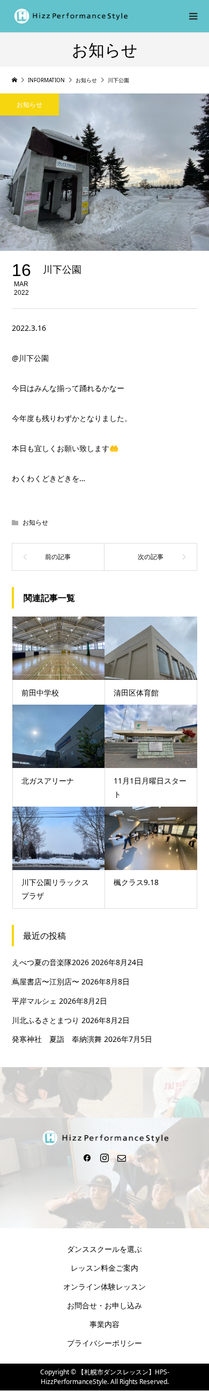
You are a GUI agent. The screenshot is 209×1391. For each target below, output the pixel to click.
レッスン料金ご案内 (104, 1268)
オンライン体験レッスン (104, 1286)
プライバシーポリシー (104, 1343)
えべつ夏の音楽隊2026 (50, 962)
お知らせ (29, 104)
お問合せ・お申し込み (104, 1305)
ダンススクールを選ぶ (104, 1249)
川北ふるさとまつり (45, 1020)
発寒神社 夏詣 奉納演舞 (57, 1039)
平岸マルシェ (34, 1001)
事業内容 (104, 1324)
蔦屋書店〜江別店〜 (45, 981)
